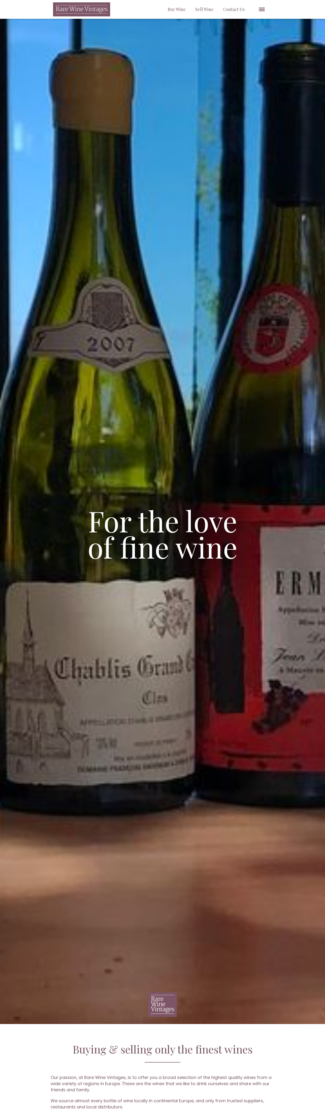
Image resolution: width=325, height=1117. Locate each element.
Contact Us (234, 9)
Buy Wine (177, 9)
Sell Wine (204, 9)
